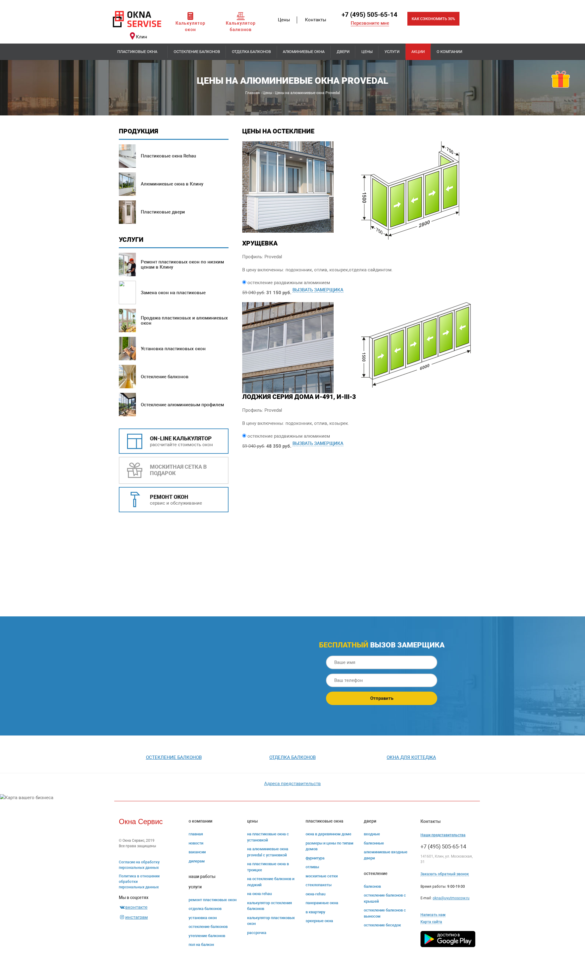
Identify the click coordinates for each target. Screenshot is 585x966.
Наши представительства (443, 835)
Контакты (315, 20)
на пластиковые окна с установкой (268, 837)
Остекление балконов (197, 51)
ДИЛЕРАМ (197, 861)
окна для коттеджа (411, 757)
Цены (284, 20)
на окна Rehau (259, 893)
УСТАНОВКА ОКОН (203, 917)
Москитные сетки (322, 876)
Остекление (376, 873)
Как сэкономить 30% (433, 18)
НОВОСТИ (196, 843)
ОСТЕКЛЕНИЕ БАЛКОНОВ (208, 926)
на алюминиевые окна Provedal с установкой (267, 852)
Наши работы (202, 876)
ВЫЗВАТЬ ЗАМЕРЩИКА (317, 290)
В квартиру (315, 912)
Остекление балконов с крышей (385, 898)
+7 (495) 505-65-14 (369, 14)
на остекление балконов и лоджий (270, 881)
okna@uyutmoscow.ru (451, 898)
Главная (252, 93)
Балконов (372, 886)
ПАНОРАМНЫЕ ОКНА (322, 903)
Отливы (312, 867)
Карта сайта (431, 922)
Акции (418, 51)
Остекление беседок (382, 925)
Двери (343, 51)
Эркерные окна (319, 920)
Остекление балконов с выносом (385, 913)
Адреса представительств (292, 783)
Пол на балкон (201, 944)
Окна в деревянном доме (328, 834)
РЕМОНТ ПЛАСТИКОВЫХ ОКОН (212, 899)
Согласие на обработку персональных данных (139, 865)
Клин (141, 37)
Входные (372, 834)
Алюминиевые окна (303, 51)
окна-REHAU (315, 894)
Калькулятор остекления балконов (269, 906)
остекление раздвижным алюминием (288, 282)
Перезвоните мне (370, 23)
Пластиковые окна (137, 51)
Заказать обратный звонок (444, 874)
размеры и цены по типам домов (329, 846)
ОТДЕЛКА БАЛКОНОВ (205, 908)
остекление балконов (174, 757)
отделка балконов (292, 757)
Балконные (374, 843)
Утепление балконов (207, 935)
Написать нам (432, 915)
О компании (449, 51)
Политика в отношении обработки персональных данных (139, 881)
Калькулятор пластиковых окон (271, 920)
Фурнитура (315, 858)
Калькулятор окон (190, 26)
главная (196, 834)
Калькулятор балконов (241, 26)
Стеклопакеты (319, 885)
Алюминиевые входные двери (385, 855)
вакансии (197, 852)
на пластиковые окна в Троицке (268, 867)
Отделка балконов (251, 51)
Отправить (381, 698)
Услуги (392, 51)
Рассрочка (256, 932)
